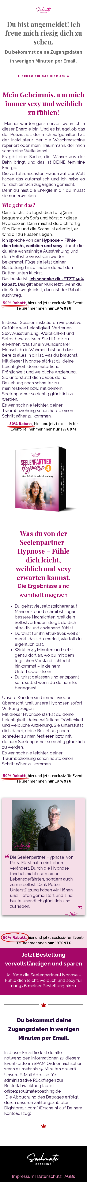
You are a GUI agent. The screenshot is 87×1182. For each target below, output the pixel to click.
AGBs (69, 1176)
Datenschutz (49, 1176)
